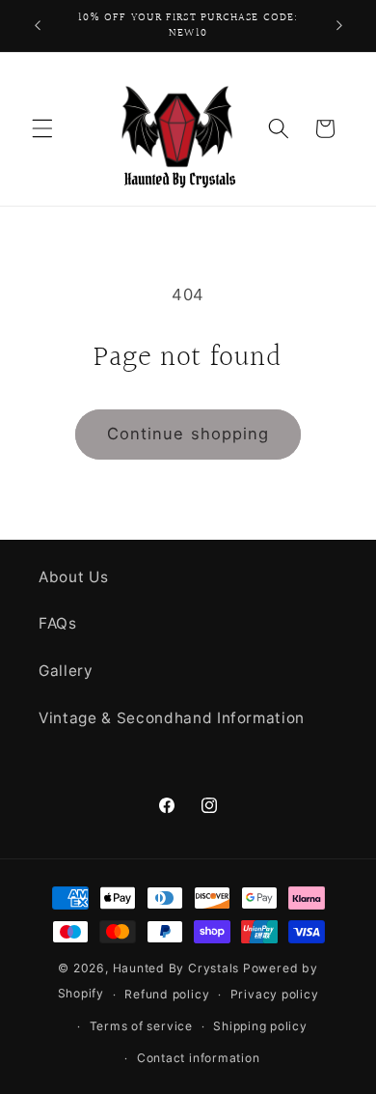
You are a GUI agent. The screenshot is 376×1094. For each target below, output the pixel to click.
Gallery (66, 670)
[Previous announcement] (37, 26)
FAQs (58, 623)
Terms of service (141, 1026)
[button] (42, 128)
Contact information (198, 1058)
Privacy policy (274, 994)
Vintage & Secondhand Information (172, 718)
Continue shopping (188, 433)
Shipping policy (260, 1026)
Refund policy (166, 994)
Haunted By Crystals (176, 968)
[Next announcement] (339, 26)
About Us (73, 577)
